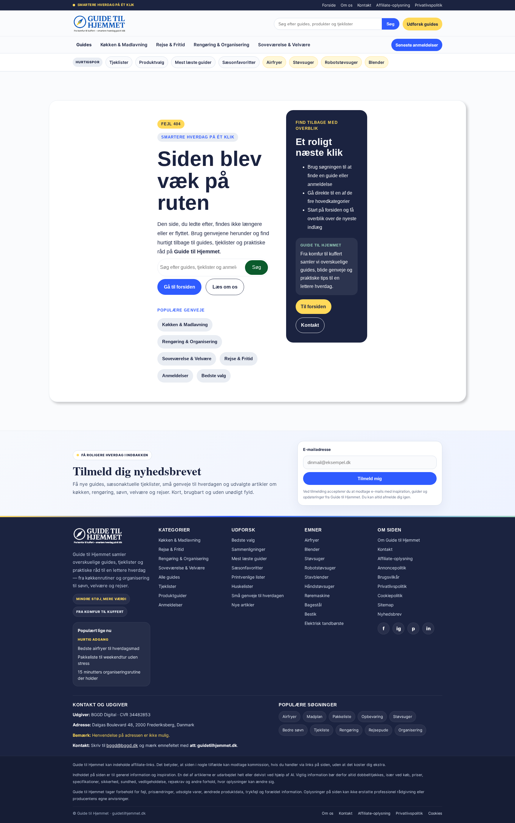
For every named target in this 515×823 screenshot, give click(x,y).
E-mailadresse (317, 449)
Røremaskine (317, 595)
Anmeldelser (175, 375)
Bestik (311, 614)
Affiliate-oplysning (393, 5)
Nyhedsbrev (390, 614)
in (428, 628)
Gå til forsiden (179, 286)
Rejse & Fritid (170, 44)
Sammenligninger (248, 549)
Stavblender (316, 577)
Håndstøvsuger (319, 586)
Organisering (410, 730)
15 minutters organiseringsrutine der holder (109, 675)
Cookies (435, 813)
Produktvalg (151, 62)
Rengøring (349, 730)
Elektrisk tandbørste (324, 623)
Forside (329, 5)
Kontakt (364, 5)
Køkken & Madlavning (123, 44)
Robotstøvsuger (341, 62)
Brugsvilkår (388, 577)
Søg (391, 23)
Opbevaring (372, 716)
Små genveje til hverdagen (258, 595)
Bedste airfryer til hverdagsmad (108, 648)
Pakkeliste (342, 716)
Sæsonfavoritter (239, 62)
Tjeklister (118, 62)
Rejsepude (378, 730)
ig (398, 628)
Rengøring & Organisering (221, 44)
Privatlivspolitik (428, 5)
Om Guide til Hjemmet (399, 539)
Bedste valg (213, 375)
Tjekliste (321, 730)
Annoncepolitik (392, 567)
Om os (347, 5)
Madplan (314, 716)
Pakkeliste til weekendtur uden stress (108, 660)
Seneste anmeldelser (416, 44)
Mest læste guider (193, 62)
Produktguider (173, 595)
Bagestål (313, 604)
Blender (376, 62)
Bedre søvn (293, 730)
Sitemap (386, 604)
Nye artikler (243, 604)
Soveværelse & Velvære (284, 44)
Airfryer (274, 62)
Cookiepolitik (390, 595)
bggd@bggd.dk (122, 745)
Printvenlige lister (248, 577)
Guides (83, 44)
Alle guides (169, 577)
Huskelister (242, 586)
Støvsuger (303, 62)
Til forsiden (313, 306)
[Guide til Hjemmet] (99, 24)
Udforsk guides (422, 24)
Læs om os (225, 286)
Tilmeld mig (370, 478)
